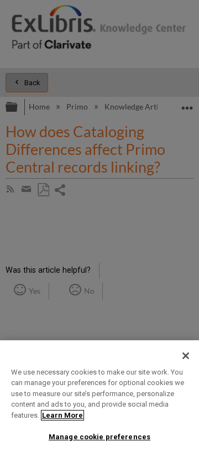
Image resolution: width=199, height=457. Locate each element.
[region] (99, 398)
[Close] (186, 356)
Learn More (62, 415)
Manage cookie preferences (99, 437)
